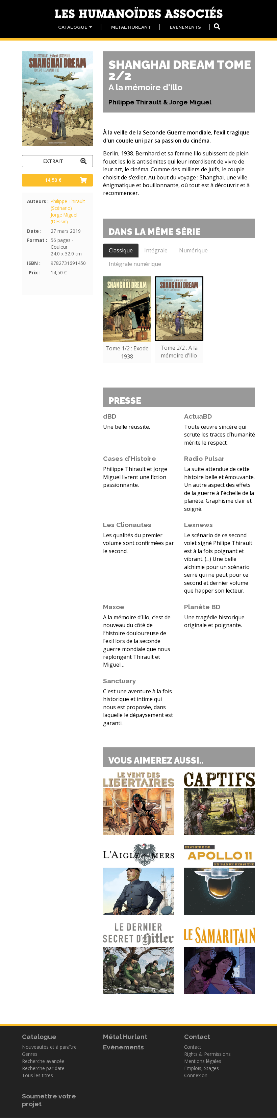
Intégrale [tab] (156, 250)
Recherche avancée (43, 1061)
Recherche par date (43, 1068)
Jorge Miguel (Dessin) (64, 218)
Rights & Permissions (207, 1054)
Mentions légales (202, 1061)
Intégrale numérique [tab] (135, 264)
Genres (29, 1054)
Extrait (53, 161)
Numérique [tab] (193, 250)
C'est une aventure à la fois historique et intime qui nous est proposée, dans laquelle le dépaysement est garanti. (138, 707)
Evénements (185, 27)
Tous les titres (37, 1075)
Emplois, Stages (201, 1068)
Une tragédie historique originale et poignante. (214, 621)
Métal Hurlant (131, 27)
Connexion (195, 1075)
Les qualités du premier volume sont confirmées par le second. (138, 543)
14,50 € (53, 180)
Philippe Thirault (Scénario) (68, 204)
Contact (192, 1047)
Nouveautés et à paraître (49, 1047)
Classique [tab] (121, 250)
